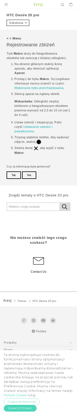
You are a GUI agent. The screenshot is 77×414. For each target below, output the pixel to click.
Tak (14, 175)
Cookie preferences (22, 402)
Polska (41, 331)
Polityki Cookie (15, 395)
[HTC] (38, 4)
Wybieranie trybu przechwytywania (39, 88)
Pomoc (22, 300)
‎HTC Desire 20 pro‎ (44, 300)
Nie (29, 175)
